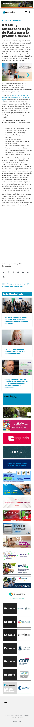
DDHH (4, 284)
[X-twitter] (18, 721)
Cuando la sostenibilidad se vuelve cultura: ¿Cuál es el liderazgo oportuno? (15, 351)
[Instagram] (16, 721)
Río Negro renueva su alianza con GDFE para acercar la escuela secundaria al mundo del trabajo (16, 320)
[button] (26, 12)
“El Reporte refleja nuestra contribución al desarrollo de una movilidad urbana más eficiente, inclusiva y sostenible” (16, 383)
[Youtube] (20, 721)
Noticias (18, 20)
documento (15, 54)
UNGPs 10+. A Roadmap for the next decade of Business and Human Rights (16, 97)
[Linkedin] (14, 721)
